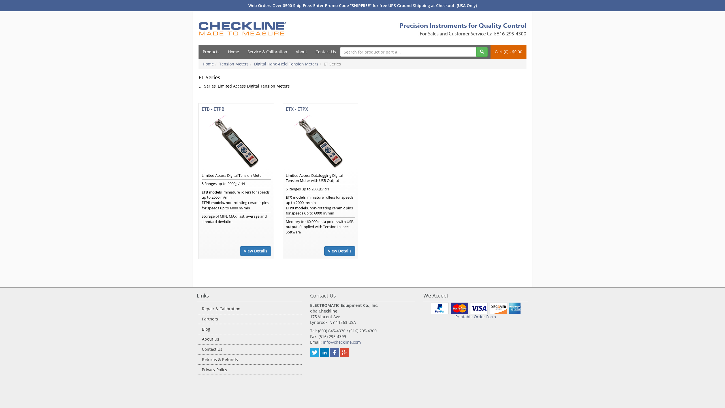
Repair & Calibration (221, 308)
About (301, 51)
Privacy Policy (214, 369)
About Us (210, 339)
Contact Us (325, 51)
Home (233, 51)
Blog (206, 329)
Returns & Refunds (220, 359)
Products (211, 51)
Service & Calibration (267, 51)
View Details (255, 251)
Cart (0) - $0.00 (508, 51)
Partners (210, 319)
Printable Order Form (475, 316)
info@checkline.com (342, 342)
